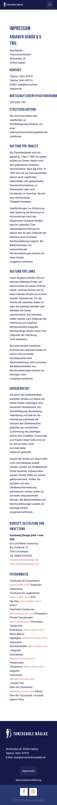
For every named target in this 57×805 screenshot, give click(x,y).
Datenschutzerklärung (28, 780)
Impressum (28, 771)
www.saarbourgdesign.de (24, 563)
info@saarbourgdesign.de (24, 559)
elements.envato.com (22, 613)
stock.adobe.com (19, 584)
